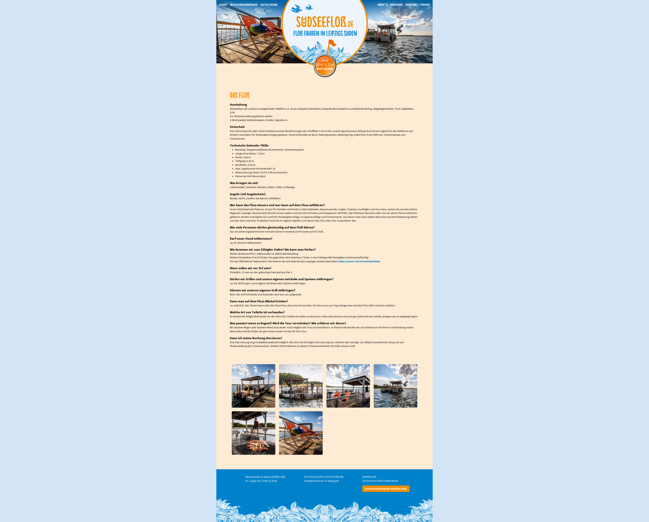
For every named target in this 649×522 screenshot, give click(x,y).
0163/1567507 (316, 476)
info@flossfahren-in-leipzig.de (321, 480)
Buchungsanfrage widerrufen (386, 488)
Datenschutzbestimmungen (380, 480)
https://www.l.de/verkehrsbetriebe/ (359, 261)
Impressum (369, 476)
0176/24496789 (334, 476)
